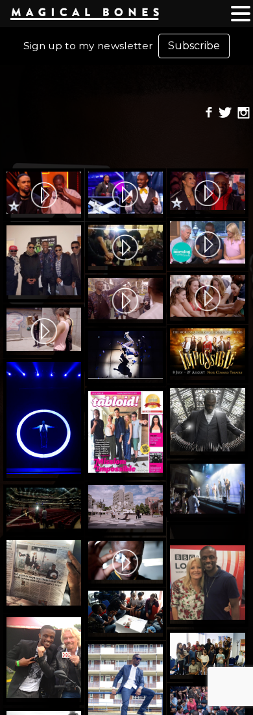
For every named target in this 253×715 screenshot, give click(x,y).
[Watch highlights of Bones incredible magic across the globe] (207, 298)
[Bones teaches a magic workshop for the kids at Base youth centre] (125, 613)
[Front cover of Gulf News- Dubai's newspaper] (125, 434)
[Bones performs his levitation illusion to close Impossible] (43, 420)
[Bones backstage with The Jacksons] (43, 262)
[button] (240, 15)
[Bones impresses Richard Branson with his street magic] (43, 659)
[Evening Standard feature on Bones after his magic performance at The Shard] (43, 575)
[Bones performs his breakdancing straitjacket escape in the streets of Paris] (125, 509)
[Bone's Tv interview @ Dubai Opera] (43, 510)
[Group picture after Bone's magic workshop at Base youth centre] (207, 656)
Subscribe (194, 46)
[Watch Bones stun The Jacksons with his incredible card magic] (125, 247)
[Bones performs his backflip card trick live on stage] (125, 357)
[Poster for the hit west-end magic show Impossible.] (207, 354)
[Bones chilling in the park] (207, 532)
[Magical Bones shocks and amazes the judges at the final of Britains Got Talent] (43, 194)
